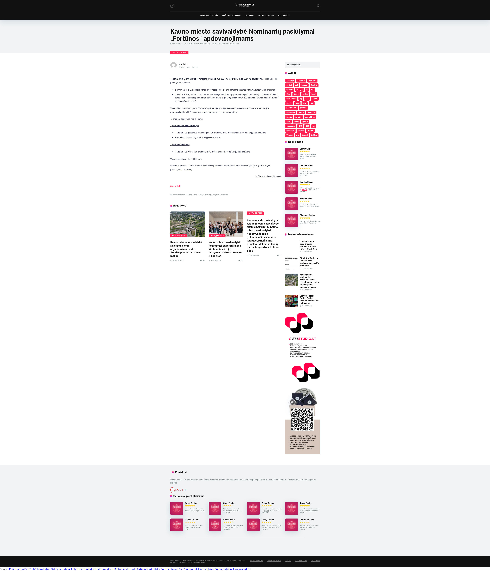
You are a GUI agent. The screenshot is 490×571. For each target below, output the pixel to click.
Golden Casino (191, 520)
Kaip (288, 94)
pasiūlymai (215, 195)
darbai (289, 85)
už (314, 126)
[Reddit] (172, 6)
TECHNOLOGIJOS (266, 15)
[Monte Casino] (291, 209)
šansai (305, 135)
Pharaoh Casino (307, 520)
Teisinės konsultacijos (39, 569)
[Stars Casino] (291, 159)
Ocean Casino (306, 165)
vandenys (290, 131)
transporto (290, 126)
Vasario (301, 131)
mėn (297, 103)
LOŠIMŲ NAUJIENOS (231, 15)
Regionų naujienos (223, 569)
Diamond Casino (307, 215)
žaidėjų (314, 135)
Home (172, 44)
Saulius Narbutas (122, 569)
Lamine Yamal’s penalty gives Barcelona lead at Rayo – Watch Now (308, 245)
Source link (175, 186)
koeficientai (291, 99)
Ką (301, 99)
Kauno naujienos (205, 569)
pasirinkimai (291, 108)
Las (306, 99)
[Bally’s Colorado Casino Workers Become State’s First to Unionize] (291, 306)
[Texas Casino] (291, 514)
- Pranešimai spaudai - (188, 569)
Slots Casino (229, 520)
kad (312, 90)
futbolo (304, 85)
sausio (289, 117)
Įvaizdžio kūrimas (140, 569)
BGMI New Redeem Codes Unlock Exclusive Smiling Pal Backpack (309, 262)
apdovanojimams (179, 195)
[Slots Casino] (215, 530)
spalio (296, 121)
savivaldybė (224, 195)
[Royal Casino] (176, 514)
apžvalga (290, 80)
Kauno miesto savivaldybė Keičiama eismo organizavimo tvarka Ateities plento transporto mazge (186, 249)
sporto (305, 121)
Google (300, 90)
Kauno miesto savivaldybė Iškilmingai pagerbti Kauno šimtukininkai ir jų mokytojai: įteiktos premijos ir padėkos (225, 249)
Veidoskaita (154, 569)
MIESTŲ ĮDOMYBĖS (209, 15)
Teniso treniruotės (169, 569)
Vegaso (289, 135)
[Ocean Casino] (291, 176)
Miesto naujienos (105, 569)
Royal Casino (191, 503)
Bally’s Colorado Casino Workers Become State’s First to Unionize (309, 299)
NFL (311, 103)
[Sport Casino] (215, 514)
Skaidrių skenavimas (60, 569)
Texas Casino (306, 503)
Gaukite (314, 85)
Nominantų (207, 195)
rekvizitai (311, 112)
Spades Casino (307, 182)
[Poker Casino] (253, 514)
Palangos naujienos (242, 569)
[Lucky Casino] (253, 530)
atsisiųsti (312, 80)
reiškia (301, 112)
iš (307, 90)
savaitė (298, 117)
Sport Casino (229, 503)
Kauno (195, 195)
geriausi (289, 90)
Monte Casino (306, 198)
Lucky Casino (268, 520)
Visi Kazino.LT (245, 4)
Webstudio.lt (176, 480)
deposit (304, 190)
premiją (303, 108)
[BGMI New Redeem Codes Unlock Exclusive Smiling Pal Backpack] (291, 269)
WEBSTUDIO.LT (175, 560)
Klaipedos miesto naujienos (83, 569)
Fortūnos (189, 195)
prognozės (290, 112)
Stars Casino (305, 149)
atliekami (301, 80)
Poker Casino (268, 503)
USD (307, 126)
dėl (296, 85)
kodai (313, 94)
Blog (178, 44)
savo (288, 121)
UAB (300, 126)
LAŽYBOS (249, 15)
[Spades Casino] (291, 193)
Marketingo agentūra (18, 569)
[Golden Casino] (176, 530)
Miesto (200, 195)
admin (184, 64)
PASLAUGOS (284, 15)
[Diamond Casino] (291, 226)
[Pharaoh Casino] (291, 530)
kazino (305, 94)
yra (297, 135)
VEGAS (310, 131)
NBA (304, 103)
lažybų (314, 99)
